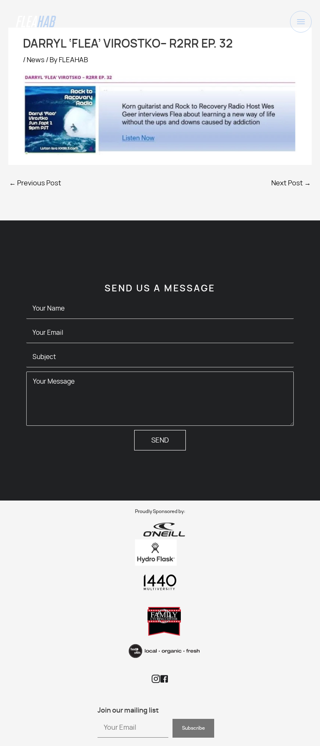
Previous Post (35, 183)
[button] (193, 728)
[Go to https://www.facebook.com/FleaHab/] (164, 680)
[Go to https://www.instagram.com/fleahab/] (156, 680)
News (36, 60)
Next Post (291, 183)
